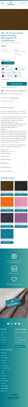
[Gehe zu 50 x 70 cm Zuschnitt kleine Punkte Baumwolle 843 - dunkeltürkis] (7, 233)
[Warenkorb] (25, 3)
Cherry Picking (4, 357)
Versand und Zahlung (20, 332)
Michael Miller (4, 388)
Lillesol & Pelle (4, 380)
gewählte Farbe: (5, 60)
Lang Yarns (3, 375)
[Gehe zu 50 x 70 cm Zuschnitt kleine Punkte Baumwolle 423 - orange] (7, 201)
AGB (16, 334)
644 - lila (19, 76)
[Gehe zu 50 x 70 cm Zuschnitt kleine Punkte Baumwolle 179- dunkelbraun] (7, 185)
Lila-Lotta (3, 378)
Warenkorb (3, 332)
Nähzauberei (4, 391)
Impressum (18, 342)
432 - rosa (17, 72)
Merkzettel (3, 337)
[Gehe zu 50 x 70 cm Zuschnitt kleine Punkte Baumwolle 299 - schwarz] (21, 185)
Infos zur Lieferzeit (18, 54)
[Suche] (19, 3)
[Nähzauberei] (11, 3)
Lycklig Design (4, 386)
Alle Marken (4, 352)
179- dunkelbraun (8, 63)
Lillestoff (3, 383)
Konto (2, 334)
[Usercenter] (22, 3)
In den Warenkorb (17, 84)
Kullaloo (3, 373)
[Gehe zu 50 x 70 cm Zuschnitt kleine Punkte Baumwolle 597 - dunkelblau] (7, 217)
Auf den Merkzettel (7, 101)
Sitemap (3, 342)
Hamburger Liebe (5, 368)
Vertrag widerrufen (19, 346)
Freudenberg (4, 365)
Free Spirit (3, 363)
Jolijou (2, 370)
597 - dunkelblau (8, 76)
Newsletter (3, 340)
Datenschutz (18, 337)
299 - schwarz (21, 69)
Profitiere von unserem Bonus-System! (12, 94)
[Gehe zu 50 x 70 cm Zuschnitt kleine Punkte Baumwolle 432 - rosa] (21, 201)
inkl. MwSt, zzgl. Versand (6, 51)
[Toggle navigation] (2, 3)
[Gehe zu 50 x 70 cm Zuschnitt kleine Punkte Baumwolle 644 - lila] (21, 217)
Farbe (5, 66)
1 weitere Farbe (5, 79)
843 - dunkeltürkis (7, 240)
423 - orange (7, 72)
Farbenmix (3, 360)
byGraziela (3, 355)
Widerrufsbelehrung (20, 340)
